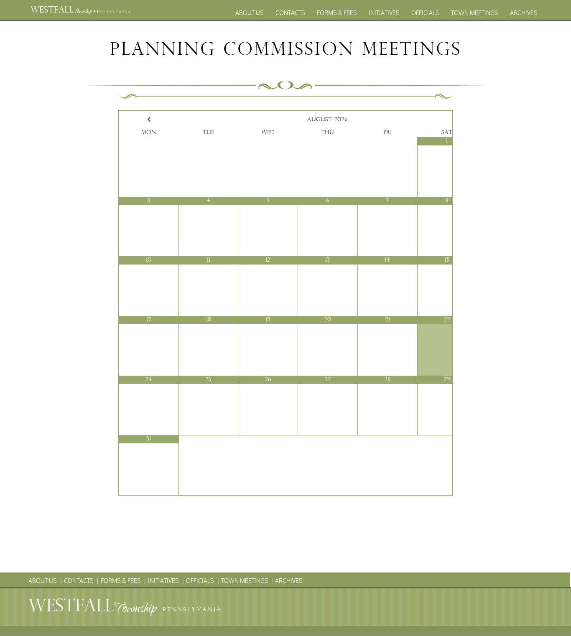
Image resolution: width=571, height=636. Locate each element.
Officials (425, 12)
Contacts (290, 12)
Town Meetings (474, 12)
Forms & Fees (337, 12)
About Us (249, 12)
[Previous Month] (149, 119)
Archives (524, 12)
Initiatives (384, 12)
